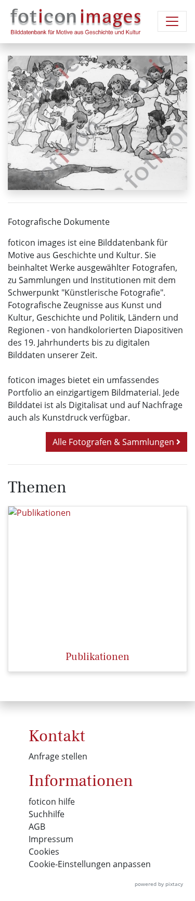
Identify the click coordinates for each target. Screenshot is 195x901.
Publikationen (97, 657)
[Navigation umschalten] (172, 21)
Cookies (44, 851)
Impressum (51, 839)
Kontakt (57, 736)
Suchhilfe (46, 814)
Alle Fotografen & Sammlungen (114, 442)
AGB (37, 826)
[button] (21, 123)
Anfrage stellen (58, 756)
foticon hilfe (52, 801)
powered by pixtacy (159, 883)
